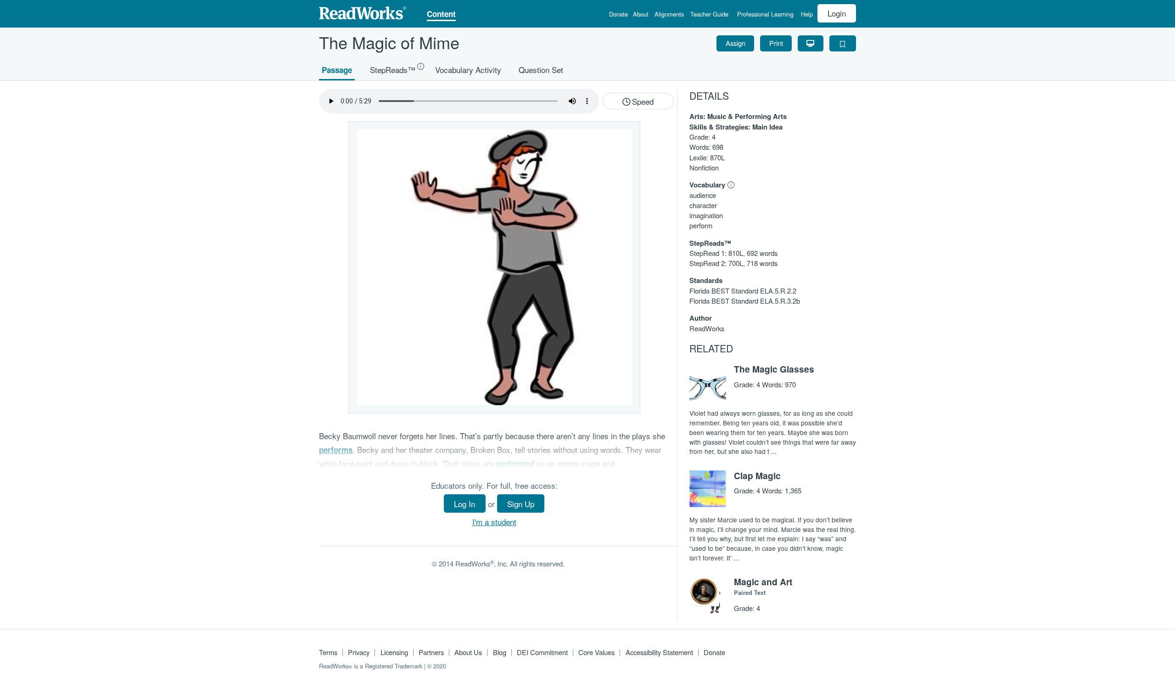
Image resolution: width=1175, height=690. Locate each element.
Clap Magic (757, 475)
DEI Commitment (542, 652)
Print (776, 43)
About (641, 14)
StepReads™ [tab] (392, 69)
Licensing (394, 652)
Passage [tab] (337, 69)
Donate (618, 14)
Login (837, 13)
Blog (499, 652)
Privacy (358, 652)
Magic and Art (763, 581)
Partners (431, 652)
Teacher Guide (709, 14)
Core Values (596, 652)
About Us (468, 652)
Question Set (541, 69)
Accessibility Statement (659, 652)
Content (441, 14)
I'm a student (494, 521)
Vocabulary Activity (468, 69)
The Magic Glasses (774, 368)
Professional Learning (765, 14)
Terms (328, 652)
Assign (735, 43)
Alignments (669, 14)
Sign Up (520, 503)
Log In (464, 503)
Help (807, 14)
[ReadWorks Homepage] (362, 11)
